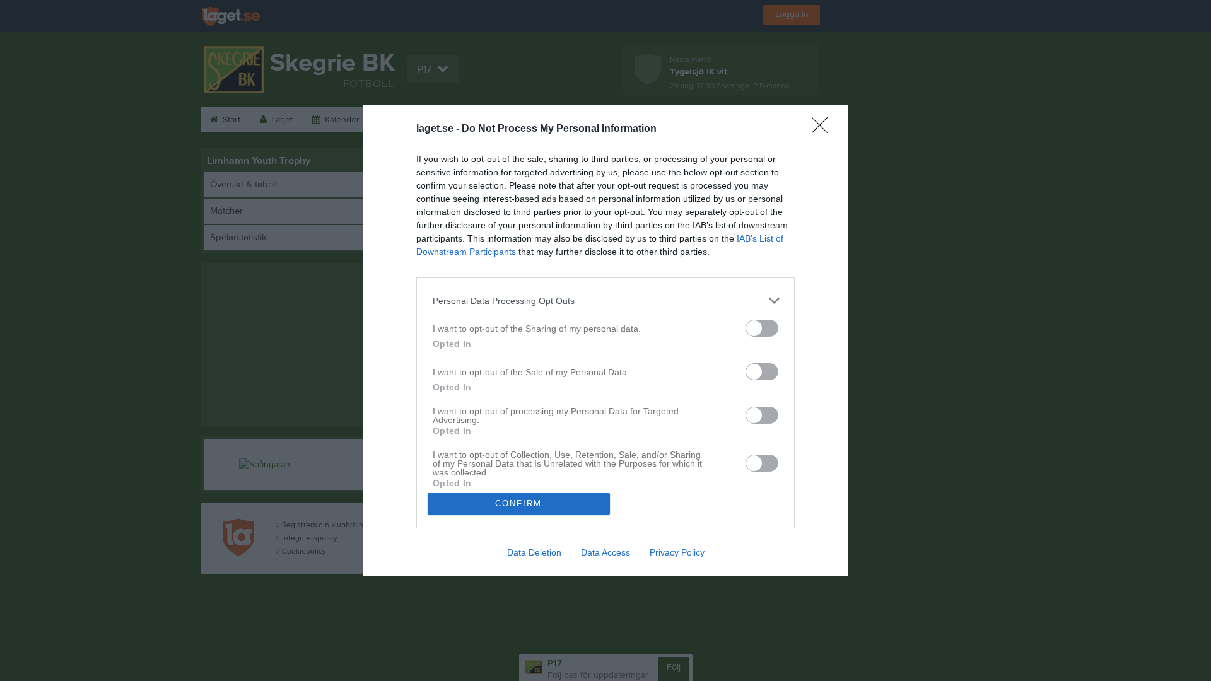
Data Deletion (534, 552)
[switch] (762, 328)
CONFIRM (518, 503)
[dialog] (605, 340)
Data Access (605, 552)
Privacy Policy (677, 552)
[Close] (824, 129)
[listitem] (605, 300)
